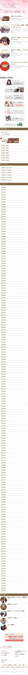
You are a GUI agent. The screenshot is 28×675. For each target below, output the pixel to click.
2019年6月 (3, 388)
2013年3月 (3, 573)
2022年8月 (3, 295)
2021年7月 (3, 327)
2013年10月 (3, 556)
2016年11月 (3, 465)
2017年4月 (3, 452)
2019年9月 (3, 381)
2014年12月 (3, 521)
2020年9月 (3, 351)
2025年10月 (3, 211)
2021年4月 (3, 334)
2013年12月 (3, 551)
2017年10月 (3, 438)
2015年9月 (3, 499)
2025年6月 (3, 221)
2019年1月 (3, 401)
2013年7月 (3, 563)
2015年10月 (3, 497)
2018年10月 (3, 408)
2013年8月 (3, 561)
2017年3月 (3, 455)
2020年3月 (3, 366)
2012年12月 (3, 580)
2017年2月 (3, 457)
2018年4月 (3, 423)
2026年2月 (3, 201)
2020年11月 (3, 347)
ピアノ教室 (18, 30)
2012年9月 (3, 588)
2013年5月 (3, 568)
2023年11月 (3, 260)
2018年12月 (3, 403)
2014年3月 (3, 543)
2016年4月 (3, 482)
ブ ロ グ (3, 662)
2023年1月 (3, 285)
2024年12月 (3, 236)
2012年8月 (3, 590)
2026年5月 (3, 194)
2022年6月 (3, 300)
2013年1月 (3, 578)
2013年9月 (3, 558)
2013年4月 (3, 570)
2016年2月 (3, 487)
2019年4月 (3, 393)
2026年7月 (3, 189)
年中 (24, 30)
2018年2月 (3, 428)
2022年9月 (3, 292)
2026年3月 (3, 199)
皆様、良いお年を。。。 (18, 16)
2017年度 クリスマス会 (6, 172)
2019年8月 (3, 383)
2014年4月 (3, 541)
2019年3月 (3, 396)
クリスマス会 (25, 66)
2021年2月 (3, 339)
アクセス (17, 656)
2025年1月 (3, 233)
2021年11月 (3, 317)
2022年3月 (3, 307)
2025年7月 (3, 219)
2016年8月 (3, 472)
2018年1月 (3, 430)
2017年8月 (3, 442)
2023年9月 (3, 265)
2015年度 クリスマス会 (6, 177)
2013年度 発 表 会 (5, 160)
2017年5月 (3, 450)
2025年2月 (3, 231)
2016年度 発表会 (5, 152)
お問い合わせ (4, 660)
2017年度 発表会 (5, 150)
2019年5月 (3, 391)
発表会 (12, 32)
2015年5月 (3, 509)
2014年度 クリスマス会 (6, 179)
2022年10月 (3, 290)
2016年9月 (3, 470)
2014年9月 (3, 529)
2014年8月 (3, 531)
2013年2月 (3, 575)
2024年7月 (3, 248)
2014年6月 (3, 536)
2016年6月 (3, 477)
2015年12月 (3, 492)
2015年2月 (3, 516)
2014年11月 (3, 524)
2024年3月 (3, 256)
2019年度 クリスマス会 (6, 167)
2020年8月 (3, 354)
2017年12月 (3, 433)
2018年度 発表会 (5, 147)
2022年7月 (3, 297)
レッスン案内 (4, 655)
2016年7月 (3, 474)
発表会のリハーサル (12, 604)
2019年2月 (3, 398)
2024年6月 (3, 251)
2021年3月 (3, 337)
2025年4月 (3, 226)
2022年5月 (3, 302)
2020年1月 (3, 371)
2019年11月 (3, 376)
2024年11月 (3, 238)
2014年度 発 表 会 (5, 157)
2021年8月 (3, 324)
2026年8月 (3, 187)
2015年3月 (3, 514)
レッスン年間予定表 (5, 134)
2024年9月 (3, 243)
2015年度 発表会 (5, 155)
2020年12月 (3, 344)
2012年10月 (3, 585)
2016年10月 (3, 467)
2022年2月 (3, 310)
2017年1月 (3, 460)
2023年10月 (3, 263)
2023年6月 (3, 273)
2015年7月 (3, 504)
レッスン (21, 30)
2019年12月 (3, 374)
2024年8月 (3, 246)
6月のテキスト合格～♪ (12, 617)
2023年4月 (3, 278)
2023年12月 (3, 258)
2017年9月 (3, 440)
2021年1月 (3, 342)
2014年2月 (3, 546)
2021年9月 (3, 322)
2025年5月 (3, 224)
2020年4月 (3, 364)
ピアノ (25, 18)
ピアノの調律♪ (10, 624)
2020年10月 (3, 349)
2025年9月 (3, 214)
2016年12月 (3, 462)
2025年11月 (3, 209)
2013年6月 (3, 565)
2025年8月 (3, 216)
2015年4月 (3, 511)
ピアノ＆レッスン (21, 18)
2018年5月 (3, 420)
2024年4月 (3, 253)
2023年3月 (3, 280)
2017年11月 (3, 435)
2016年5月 (3, 479)
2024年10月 (3, 241)
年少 (26, 30)
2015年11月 (3, 494)
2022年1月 (3, 312)
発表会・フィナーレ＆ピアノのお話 (15, 611)
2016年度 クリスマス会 (6, 174)
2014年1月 (3, 548)
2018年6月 (3, 418)
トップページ (4, 651)
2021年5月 (3, 332)
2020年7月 (3, 356)
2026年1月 (3, 204)
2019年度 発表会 (5, 145)
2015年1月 (3, 519)
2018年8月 (3, 413)
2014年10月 (3, 526)
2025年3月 (3, 228)
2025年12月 (3, 206)
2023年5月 (3, 275)
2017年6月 (3, 447)
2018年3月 (3, 425)
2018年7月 (3, 415)
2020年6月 (3, 359)
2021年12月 (3, 315)
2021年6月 (3, 329)
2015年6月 (3, 506)
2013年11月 (3, 553)
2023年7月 (3, 270)
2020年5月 (3, 361)
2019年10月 (3, 379)
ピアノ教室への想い (5, 653)
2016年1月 (3, 489)
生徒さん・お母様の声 (19, 654)
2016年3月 (3, 484)
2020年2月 (3, 369)
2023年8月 (3, 268)
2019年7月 (3, 386)
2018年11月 (3, 406)
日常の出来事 (20, 66)
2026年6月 (3, 192)
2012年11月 (3, 583)
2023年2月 (3, 283)
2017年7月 (3, 445)
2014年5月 (3, 538)
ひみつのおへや (4, 132)
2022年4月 (3, 305)
